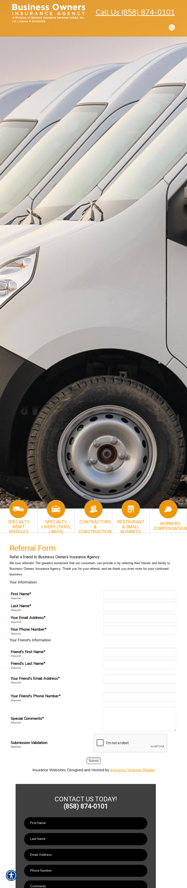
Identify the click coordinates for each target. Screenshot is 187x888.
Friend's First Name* (28, 652)
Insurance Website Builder (132, 770)
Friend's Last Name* (28, 663)
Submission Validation (29, 742)
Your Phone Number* (29, 629)
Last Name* (21, 606)
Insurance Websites (49, 770)
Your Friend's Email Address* (35, 678)
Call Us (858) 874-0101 (135, 12)
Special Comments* (27, 718)
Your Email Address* (28, 617)
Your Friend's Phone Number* (36, 696)
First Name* (21, 594)
